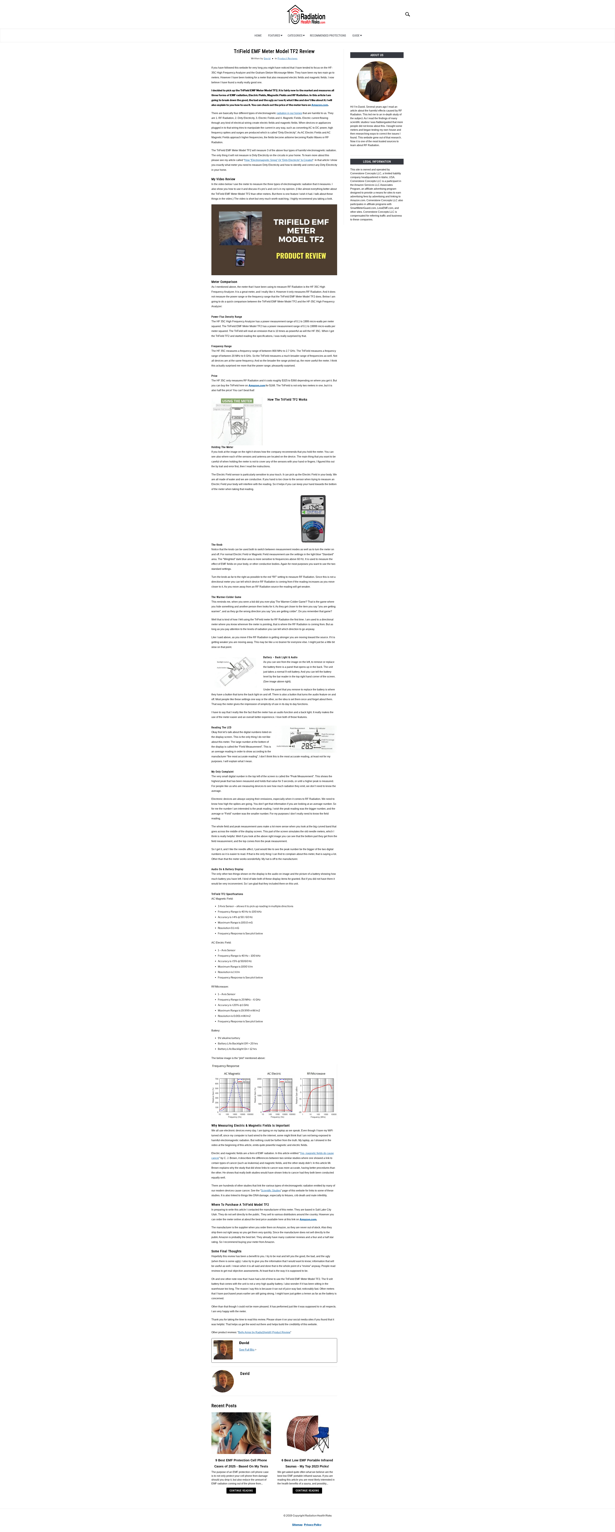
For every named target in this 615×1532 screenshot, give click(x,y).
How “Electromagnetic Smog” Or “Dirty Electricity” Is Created (278, 160)
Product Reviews (287, 58)
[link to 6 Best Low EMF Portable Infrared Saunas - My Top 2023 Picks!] (307, 1433)
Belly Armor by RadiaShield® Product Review (264, 1332)
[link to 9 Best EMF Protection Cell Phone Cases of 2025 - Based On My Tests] (241, 1433)
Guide (356, 35)
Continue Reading (241, 1490)
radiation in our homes (289, 113)
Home (258, 35)
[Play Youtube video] (274, 239)
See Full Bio (246, 1349)
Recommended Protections (328, 35)
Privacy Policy (312, 1524)
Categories (295, 35)
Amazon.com (319, 105)
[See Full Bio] (255, 1349)
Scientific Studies (271, 1190)
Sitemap (297, 1524)
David (267, 58)
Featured (274, 35)
